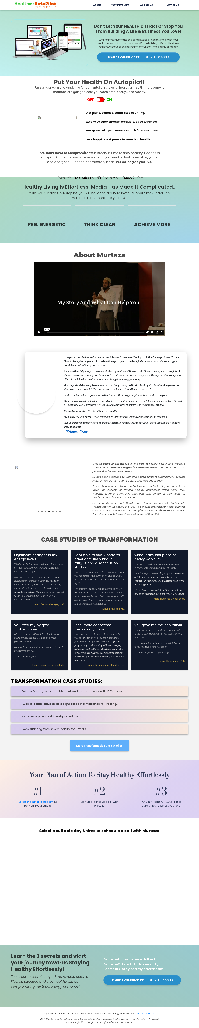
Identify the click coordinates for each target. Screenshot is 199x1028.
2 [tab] (42, 511)
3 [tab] (45, 511)
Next (79, 486)
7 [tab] (60, 511)
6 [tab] (56, 511)
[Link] (14, 997)
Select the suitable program (36, 801)
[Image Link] (35, 4)
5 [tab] (53, 511)
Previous (19, 486)
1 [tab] (38, 511)
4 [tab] (49, 511)
